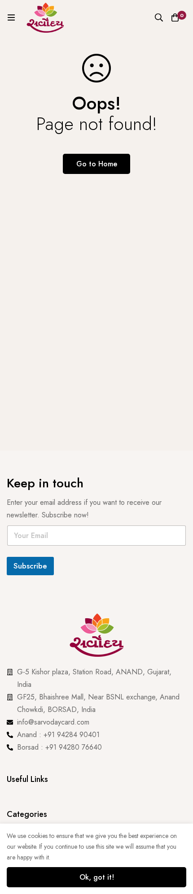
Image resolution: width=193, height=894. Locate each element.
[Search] (159, 17)
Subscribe (30, 565)
